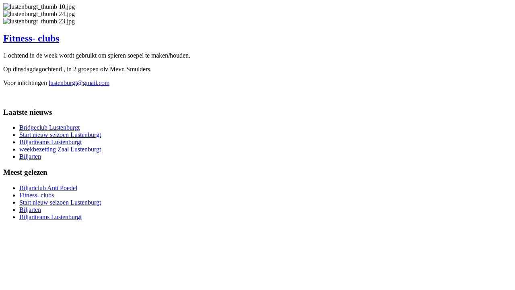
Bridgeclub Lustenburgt (49, 127)
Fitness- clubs (31, 38)
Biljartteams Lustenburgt (50, 142)
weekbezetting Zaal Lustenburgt (60, 149)
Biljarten (30, 156)
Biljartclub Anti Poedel (48, 187)
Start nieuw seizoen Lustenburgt (60, 134)
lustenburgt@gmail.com (79, 82)
